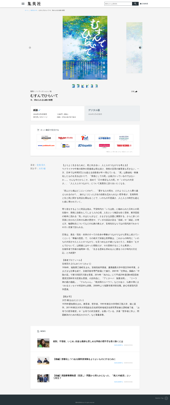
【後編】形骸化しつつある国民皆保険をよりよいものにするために (84, 359)
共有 (132, 91)
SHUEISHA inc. (80, 402)
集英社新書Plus (118, 345)
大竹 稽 (42, 168)
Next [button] (140, 47)
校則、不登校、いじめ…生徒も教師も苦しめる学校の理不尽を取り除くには (88, 341)
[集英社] (34, 3)
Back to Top (161, 398)
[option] (85, 47)
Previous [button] (30, 47)
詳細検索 (145, 4)
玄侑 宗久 (41, 165)
